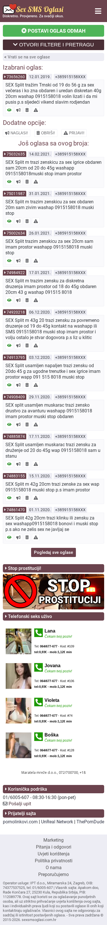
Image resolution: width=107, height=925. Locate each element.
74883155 (16, 476)
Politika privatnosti (53, 860)
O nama (54, 867)
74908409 (16, 397)
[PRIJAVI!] (36, 110)
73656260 (16, 76)
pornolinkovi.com (20, 821)
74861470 (16, 509)
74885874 (16, 436)
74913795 (16, 357)
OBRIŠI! (47, 133)
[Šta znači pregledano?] (9, 110)
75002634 (16, 233)
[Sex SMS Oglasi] (33, 16)
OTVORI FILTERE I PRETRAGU (56, 45)
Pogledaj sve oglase (53, 552)
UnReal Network (57, 821)
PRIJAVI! (76, 133)
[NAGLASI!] (18, 110)
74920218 (16, 312)
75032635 (16, 154)
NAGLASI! (18, 133)
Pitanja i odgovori (53, 847)
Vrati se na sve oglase (29, 57)
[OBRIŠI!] (27, 110)
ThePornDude (90, 821)
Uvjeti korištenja (54, 854)
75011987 (16, 193)
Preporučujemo (53, 874)
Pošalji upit (20, 803)
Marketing (53, 840)
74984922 (16, 272)
